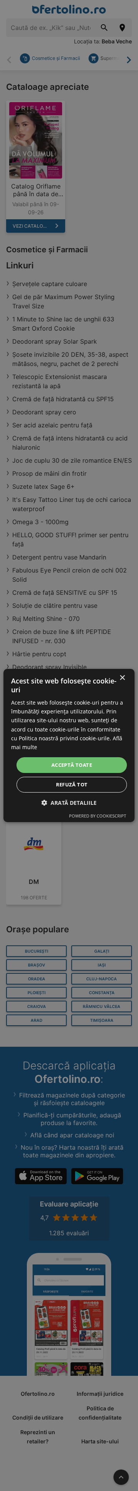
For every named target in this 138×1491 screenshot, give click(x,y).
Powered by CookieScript (97, 816)
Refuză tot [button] (72, 784)
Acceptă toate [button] (71, 764)
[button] (69, 802)
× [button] (122, 678)
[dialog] (69, 745)
